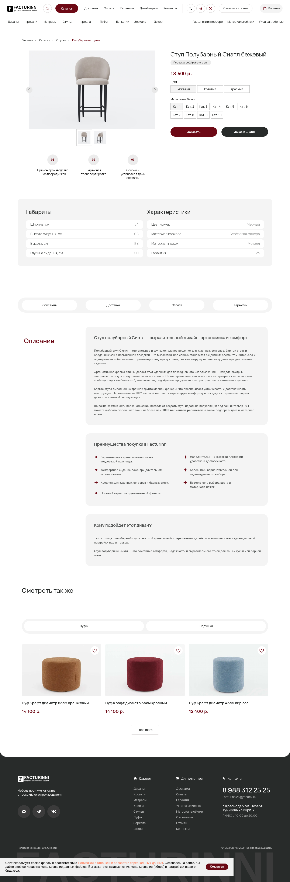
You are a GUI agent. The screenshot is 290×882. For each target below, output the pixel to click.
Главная (27, 40)
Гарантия (183, 800)
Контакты (170, 8)
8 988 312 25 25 (246, 790)
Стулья (61, 40)
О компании (184, 817)
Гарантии (127, 8)
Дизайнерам (149, 8)
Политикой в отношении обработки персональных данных (120, 863)
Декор (138, 829)
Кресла (139, 806)
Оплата (109, 8)
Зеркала (140, 823)
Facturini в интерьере (208, 22)
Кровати (139, 794)
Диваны (139, 788)
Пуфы (138, 817)
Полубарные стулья (86, 40)
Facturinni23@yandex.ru (239, 797)
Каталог (44, 40)
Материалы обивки (240, 22)
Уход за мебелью (271, 22)
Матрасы (140, 800)
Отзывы (181, 823)
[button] (235, 8)
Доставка (91, 8)
